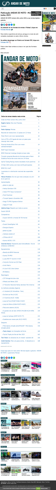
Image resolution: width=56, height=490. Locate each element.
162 (39, 334)
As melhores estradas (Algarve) (10, 288)
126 (39, 265)
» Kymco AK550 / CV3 (8, 240)
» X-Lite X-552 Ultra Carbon (10, 268)
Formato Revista (6, 30)
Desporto (4, 323)
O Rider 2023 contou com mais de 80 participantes (16, 165)
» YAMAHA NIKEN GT (8, 234)
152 (39, 294)
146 (39, 281)
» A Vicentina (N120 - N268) (10, 298)
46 (38, 201)
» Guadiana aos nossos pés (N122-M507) (14, 319)
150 (39, 288)
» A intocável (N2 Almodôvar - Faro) (12, 291)
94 (38, 234)
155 (39, 316)
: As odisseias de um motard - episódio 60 (17, 338)
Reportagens (5, 275)
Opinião (43, 482)
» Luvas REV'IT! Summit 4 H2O (11, 259)
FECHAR (38, 488)
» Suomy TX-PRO (6, 255)
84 (38, 231)
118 (39, 249)
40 (38, 198)
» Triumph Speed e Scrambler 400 (12, 198)
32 (38, 188)
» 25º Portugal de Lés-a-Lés (10, 278)
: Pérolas (8, 129)
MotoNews (3, 360)
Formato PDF (5, 42)
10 (38, 136)
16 (38, 150)
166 (39, 338)
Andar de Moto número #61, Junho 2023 (13, 120)
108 (39, 240)
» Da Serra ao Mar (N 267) (9, 294)
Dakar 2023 (33, 482)
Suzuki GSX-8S (5, 211)
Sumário (3, 126)
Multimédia (3, 418)
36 (38, 192)
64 (38, 221)
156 (39, 323)
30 (38, 182)
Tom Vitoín (13, 482)
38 (38, 195)
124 (39, 262)
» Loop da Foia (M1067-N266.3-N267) (13, 301)
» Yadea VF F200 (6, 205)
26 (38, 171)
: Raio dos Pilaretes (11, 123)
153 (39, 301)
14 (38, 144)
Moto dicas (3, 450)
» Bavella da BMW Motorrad (10, 252)
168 (39, 341)
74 (38, 227)
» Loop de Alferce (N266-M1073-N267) (13, 304)
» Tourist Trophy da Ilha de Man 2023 (13, 334)
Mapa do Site (13, 483)
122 (39, 259)
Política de (44, 488)
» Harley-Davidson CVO (8, 188)
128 (39, 268)
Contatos (9, 483)
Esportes (29, 482)
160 (39, 331)
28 (38, 177)
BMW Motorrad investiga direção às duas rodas (15, 153)
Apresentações (5, 182)
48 (38, 205)
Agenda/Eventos (46, 45)
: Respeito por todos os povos (14, 208)
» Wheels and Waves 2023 (9, 281)
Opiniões (3, 403)
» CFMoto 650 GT (7, 237)
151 (39, 291)
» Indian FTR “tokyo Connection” (11, 192)
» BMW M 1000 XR (7, 185)
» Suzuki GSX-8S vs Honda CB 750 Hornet (14, 218)
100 (39, 237)
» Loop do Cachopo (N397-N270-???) (12, 316)
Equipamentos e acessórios (7, 389)
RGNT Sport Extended (8, 150)
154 (39, 307)
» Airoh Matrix (6, 265)
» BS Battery (5, 272)
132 (39, 275)
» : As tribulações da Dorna (13, 331)
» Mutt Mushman (6, 195)
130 (39, 272)
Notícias (9, 482)
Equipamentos (5, 249)
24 (38, 165)
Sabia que (3, 446)
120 (39, 255)
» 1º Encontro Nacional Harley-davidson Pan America (17, 285)
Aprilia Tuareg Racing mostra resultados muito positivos (18, 162)
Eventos (3, 464)
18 (38, 153)
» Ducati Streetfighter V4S (9, 224)
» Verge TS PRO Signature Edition (12, 201)
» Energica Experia (7, 227)
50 (38, 208)
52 (38, 214)
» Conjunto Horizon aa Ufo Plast (11, 262)
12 (38, 139)
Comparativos (5, 214)
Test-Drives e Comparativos (7, 375)
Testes (3, 221)
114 (39, 244)
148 (39, 285)
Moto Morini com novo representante (12, 136)
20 (38, 156)
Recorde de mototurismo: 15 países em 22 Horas (16, 133)
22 (38, 162)
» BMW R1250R (6, 231)
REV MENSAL (3, 483)
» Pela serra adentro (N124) (10, 307)
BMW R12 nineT (6, 168)
